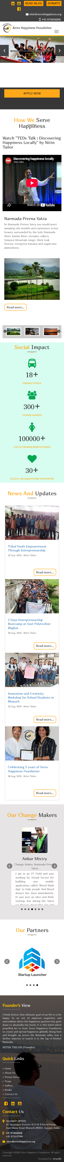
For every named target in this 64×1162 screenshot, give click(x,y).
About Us (10, 1072)
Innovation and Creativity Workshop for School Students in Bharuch (31, 697)
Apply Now (32, 93)
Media (8, 1089)
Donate (54, 3)
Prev (9, 866)
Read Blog (33, 3)
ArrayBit (57, 1158)
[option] (32, 262)
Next (54, 866)
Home (8, 1068)
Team (8, 1081)
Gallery (9, 1085)
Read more (37, 57)
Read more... (15, 307)
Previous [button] (5, 331)
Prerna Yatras (12, 1077)
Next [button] (59, 331)
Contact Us (11, 1094)
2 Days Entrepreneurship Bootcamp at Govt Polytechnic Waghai (29, 624)
